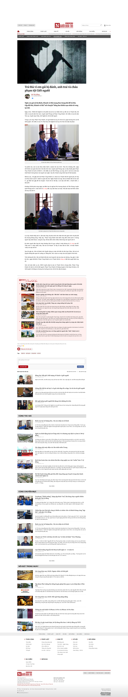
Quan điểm (28, 662)
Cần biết (91, 646)
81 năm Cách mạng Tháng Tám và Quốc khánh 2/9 (67, 33)
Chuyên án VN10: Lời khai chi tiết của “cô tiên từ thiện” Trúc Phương (57, 537)
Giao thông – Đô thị (78, 650)
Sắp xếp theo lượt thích (71, 371)
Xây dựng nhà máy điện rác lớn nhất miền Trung (51, 447)
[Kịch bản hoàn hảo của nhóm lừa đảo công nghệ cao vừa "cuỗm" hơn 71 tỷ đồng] (25, 464)
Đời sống (79, 31)
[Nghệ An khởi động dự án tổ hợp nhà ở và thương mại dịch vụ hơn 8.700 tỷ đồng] (25, 437)
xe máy (45, 188)
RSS (85, 673)
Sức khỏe (91, 644)
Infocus (104, 31)
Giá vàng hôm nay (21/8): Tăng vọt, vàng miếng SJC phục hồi (54, 303)
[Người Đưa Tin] (44, 674)
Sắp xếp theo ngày (82, 371)
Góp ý (25, 25)
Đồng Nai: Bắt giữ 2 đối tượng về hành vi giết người (52, 375)
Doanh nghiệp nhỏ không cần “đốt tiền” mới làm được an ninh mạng (56, 294)
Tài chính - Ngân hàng (62, 644)
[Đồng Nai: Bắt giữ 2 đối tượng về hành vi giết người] (25, 379)
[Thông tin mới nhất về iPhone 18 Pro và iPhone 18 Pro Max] (25, 613)
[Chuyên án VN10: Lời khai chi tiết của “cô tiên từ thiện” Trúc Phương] (25, 541)
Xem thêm (52, 486)
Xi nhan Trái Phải (30, 664)
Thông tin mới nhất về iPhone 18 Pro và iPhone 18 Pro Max (54, 609)
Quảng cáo (31, 25)
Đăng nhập (80, 366)
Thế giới (28, 650)
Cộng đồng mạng (93, 648)
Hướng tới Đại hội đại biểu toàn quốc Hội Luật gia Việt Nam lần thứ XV (94, 33)
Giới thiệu (91, 673)
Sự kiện (28, 646)
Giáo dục (75, 644)
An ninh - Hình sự (82, 36)
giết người (28, 353)
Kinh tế (56, 31)
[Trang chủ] (64, 25)
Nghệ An (23, 353)
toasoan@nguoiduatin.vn (23, 692)
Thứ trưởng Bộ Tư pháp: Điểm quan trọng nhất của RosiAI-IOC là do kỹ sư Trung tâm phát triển (58, 312)
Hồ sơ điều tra (58, 36)
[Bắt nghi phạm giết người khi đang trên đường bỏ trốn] (25, 405)
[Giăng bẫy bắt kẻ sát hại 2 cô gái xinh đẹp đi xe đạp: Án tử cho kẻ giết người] (25, 392)
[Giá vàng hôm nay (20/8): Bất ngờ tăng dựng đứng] (25, 601)
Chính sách (29, 644)
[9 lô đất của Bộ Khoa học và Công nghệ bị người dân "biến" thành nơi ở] (28, 334)
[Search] (101, 25)
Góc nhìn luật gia (46, 36)
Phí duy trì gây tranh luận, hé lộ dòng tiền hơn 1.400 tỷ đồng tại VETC (58, 622)
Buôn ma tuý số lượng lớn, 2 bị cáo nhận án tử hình (52, 421)
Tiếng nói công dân (70, 36)
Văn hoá (75, 646)
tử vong (72, 243)
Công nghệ (60, 654)
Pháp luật (44, 31)
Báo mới (107, 673)
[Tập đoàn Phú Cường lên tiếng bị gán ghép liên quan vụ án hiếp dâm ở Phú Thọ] (25, 588)
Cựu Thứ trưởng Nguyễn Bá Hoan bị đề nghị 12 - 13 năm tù (54, 550)
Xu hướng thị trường (62, 650)
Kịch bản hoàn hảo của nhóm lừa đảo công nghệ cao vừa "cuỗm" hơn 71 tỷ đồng (59, 461)
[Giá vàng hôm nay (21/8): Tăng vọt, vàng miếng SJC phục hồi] (28, 306)
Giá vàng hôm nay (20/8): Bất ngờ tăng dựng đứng (51, 597)
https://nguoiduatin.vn (21, 677)
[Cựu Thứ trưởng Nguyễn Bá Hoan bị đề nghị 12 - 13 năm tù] (25, 554)
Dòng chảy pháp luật (32, 36)
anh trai (38, 353)
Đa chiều (92, 31)
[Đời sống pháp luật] (95, 694)
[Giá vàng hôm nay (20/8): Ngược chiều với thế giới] (25, 575)
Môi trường (76, 648)
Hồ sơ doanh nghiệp (62, 648)
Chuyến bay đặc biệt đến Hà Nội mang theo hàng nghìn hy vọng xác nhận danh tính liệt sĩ (59, 323)
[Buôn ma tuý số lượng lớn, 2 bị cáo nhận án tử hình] (25, 425)
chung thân (34, 353)
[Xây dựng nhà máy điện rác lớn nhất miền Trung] (25, 451)
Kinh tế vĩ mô (60, 646)
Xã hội (67, 31)
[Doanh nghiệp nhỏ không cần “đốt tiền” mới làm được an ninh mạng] (28, 298)
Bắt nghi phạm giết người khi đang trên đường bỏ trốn (53, 401)
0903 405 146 (21, 690)
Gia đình (91, 642)
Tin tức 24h (99, 673)
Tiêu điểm (28, 642)
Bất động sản (60, 642)
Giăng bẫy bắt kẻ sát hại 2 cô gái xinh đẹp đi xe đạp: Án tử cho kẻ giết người (60, 388)
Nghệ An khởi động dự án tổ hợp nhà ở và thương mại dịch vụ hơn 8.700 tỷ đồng (59, 434)
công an (62, 259)
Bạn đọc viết (29, 666)
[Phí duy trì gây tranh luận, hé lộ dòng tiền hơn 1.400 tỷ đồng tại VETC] (25, 626)
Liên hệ (20, 25)
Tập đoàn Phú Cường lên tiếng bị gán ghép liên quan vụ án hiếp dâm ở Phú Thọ (60, 585)
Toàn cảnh (30, 31)
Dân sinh (75, 642)
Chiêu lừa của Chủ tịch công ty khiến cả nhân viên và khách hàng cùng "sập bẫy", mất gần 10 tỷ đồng (60, 511)
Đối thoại (28, 648)
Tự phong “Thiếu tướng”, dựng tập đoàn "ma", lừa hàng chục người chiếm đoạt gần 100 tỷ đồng (59, 497)
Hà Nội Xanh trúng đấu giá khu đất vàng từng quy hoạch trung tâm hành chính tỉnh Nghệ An (59, 475)
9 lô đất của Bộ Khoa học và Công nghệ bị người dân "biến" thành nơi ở (57, 331)
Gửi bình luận (23, 366)
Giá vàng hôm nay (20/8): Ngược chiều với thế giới (51, 571)
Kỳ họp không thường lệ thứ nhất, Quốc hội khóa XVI (43, 33)
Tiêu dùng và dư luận (62, 652)
